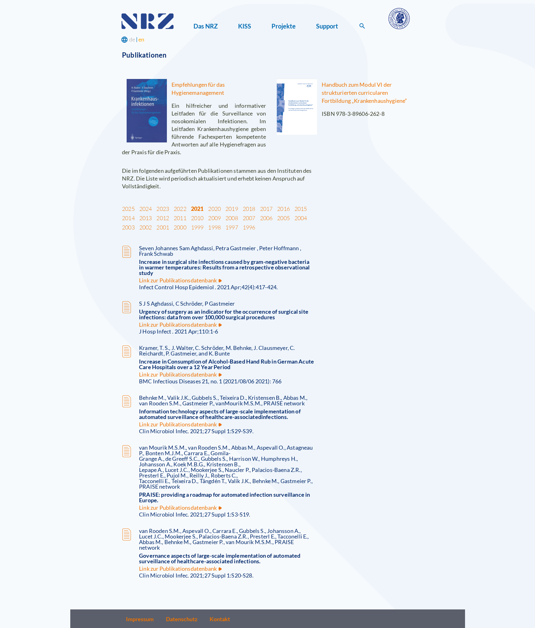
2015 (300, 208)
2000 (180, 227)
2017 (266, 208)
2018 (249, 208)
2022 (180, 208)
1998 (214, 227)
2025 (128, 208)
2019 (231, 208)
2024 (145, 208)
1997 (231, 227)
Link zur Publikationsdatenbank (178, 280)
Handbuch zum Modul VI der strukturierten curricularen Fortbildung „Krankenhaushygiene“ (364, 92)
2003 (128, 227)
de (132, 39)
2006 (266, 218)
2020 (214, 208)
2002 (145, 227)
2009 (214, 218)
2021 (197, 208)
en (141, 39)
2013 (145, 218)
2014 (128, 218)
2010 (197, 218)
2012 (162, 218)
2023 (162, 208)
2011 (180, 218)
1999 (197, 227)
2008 (231, 218)
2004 (300, 218)
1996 (249, 227)
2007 (249, 218)
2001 (162, 227)
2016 (283, 208)
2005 (283, 218)
